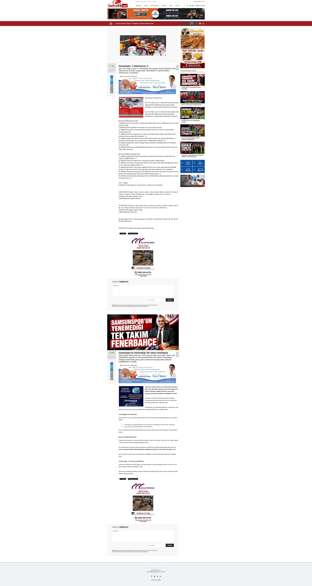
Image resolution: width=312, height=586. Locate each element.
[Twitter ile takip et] (154, 576)
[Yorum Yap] (111, 92)
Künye (149, 1)
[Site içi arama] (203, 23)
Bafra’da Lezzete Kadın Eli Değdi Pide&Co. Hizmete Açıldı (132, 23)
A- (177, 69)
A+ (177, 66)
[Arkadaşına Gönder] (111, 86)
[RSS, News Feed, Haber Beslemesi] (157, 576)
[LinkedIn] (111, 82)
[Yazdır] (111, 89)
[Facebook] (111, 76)
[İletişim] (200, 23)
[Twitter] (111, 79)
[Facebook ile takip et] (151, 576)
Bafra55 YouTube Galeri (141, 1)
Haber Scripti (154, 580)
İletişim (154, 1)
